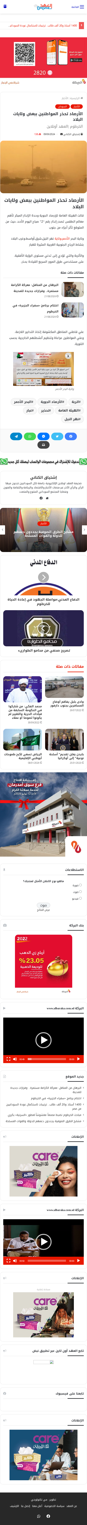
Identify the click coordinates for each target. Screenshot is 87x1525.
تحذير (45, 410)
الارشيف (14, 1506)
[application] (43, 1040)
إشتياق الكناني (71, 134)
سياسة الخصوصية (54, 1506)
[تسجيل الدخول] (5, 8)
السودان (62, 106)
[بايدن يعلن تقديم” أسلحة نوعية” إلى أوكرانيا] (64, 739)
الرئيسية (75, 98)
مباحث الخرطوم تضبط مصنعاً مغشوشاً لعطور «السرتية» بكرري (45, 1114)
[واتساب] (30, 436)
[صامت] (15, 1059)
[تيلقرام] (16, 436)
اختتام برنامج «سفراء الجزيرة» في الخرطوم (56, 1098)
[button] (43, 1040)
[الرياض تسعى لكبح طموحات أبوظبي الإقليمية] (22, 739)
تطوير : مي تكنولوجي (43, 1499)
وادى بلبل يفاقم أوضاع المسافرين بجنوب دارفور (67, 703)
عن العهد (71, 1506)
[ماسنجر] (43, 436)
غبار (29, 410)
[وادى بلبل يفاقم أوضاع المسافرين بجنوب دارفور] (64, 687)
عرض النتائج (43, 909)
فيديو (75, 898)
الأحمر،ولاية (62, 238)
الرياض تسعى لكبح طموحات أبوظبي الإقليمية (23, 756)
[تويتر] (57, 436)
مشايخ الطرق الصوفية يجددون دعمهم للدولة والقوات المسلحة (43, 534)
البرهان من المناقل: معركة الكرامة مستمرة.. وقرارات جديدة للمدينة (46, 1090)
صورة (76, 885)
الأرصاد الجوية (52, 402)
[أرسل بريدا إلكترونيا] (61, 134)
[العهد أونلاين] (43, 7)
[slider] (47, 1059)
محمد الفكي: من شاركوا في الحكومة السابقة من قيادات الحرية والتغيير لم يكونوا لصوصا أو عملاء (25, 712)
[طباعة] (43, 445)
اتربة (75, 402)
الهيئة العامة (68, 410)
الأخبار (65, 98)
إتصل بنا (25, 1506)
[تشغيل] (78, 1059)
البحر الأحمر (23, 402)
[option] (43, 530)
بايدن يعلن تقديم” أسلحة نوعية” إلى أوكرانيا (66, 756)
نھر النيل (72, 419)
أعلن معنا (37, 1506)
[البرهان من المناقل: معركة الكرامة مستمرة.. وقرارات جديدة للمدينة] (73, 289)
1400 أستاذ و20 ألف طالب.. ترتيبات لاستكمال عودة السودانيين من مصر (43, 1106)
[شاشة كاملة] (8, 1059)
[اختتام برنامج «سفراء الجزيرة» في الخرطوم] (73, 309)
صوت (76, 892)
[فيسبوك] (71, 436)
